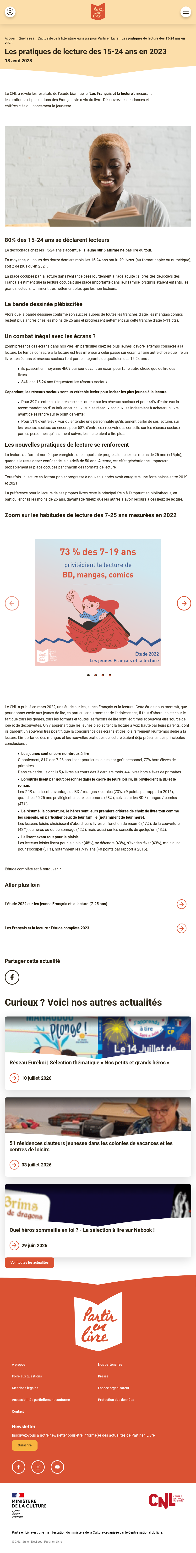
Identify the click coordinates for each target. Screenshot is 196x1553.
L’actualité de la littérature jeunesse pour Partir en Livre (78, 38)
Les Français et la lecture (111, 93)
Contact (18, 1411)
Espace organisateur (113, 1388)
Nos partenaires (110, 1364)
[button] (88, 675)
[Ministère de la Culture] (29, 1506)
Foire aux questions (27, 1376)
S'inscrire (25, 1445)
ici (60, 869)
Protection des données (116, 1400)
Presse (103, 1376)
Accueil (10, 38)
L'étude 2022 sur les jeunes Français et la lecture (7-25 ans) (56, 904)
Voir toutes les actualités (30, 1262)
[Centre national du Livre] (166, 1501)
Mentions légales (25, 1388)
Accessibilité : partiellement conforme (41, 1400)
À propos (18, 1364)
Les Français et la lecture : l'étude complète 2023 (47, 928)
